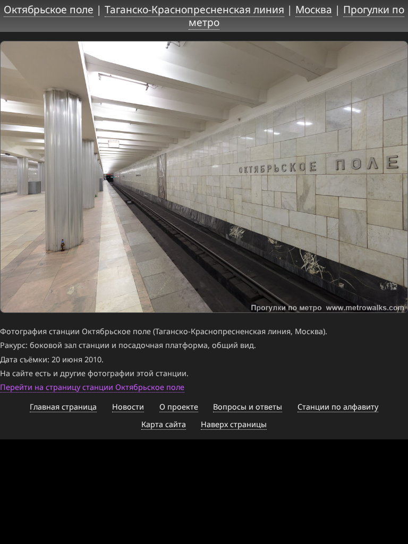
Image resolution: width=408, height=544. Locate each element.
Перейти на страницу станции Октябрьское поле (92, 387)
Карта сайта (163, 424)
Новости (128, 407)
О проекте (178, 407)
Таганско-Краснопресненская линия (194, 9)
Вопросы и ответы (247, 407)
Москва (313, 9)
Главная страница (63, 407)
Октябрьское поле (49, 9)
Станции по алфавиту (338, 407)
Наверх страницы (234, 424)
